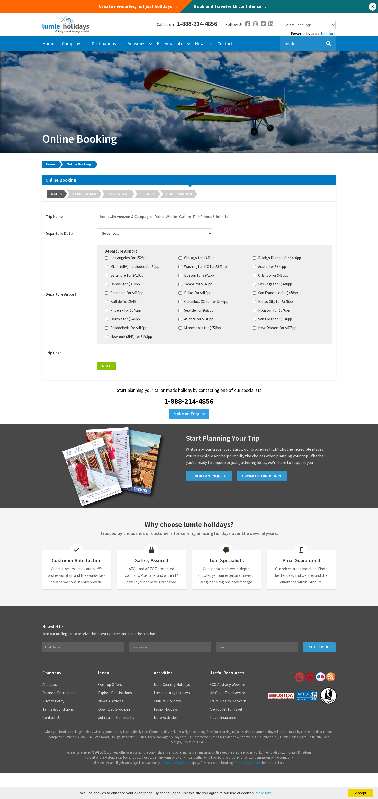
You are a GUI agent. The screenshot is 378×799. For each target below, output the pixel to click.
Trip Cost (53, 352)
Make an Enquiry (189, 414)
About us (49, 684)
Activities (136, 44)
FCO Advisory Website (227, 684)
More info (263, 793)
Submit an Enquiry (209, 475)
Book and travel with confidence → (230, 6)
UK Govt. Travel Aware (227, 692)
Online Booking (79, 164)
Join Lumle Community (116, 717)
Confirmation (179, 193)
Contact (225, 44)
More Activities (166, 717)
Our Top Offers (110, 684)
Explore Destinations (115, 692)
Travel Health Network (228, 701)
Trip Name (54, 216)
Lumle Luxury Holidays (172, 692)
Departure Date (59, 233)
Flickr (320, 677)
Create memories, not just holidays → (138, 6)
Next (106, 366)
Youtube (299, 677)
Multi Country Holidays (172, 684)
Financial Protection (58, 692)
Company (71, 44)
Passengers (118, 193)
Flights (147, 193)
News (200, 44)
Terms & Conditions (58, 709)
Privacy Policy (53, 701)
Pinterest (309, 677)
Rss (331, 677)
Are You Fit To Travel (226, 709)
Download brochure (262, 475)
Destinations (104, 44)
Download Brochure (114, 709)
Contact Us (51, 717)
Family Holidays (166, 709)
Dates (56, 193)
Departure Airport (61, 294)
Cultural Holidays (167, 701)
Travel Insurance (223, 717)
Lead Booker (84, 193)
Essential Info (170, 44)
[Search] (328, 43)
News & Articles (110, 701)
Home (48, 44)
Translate (328, 33)
